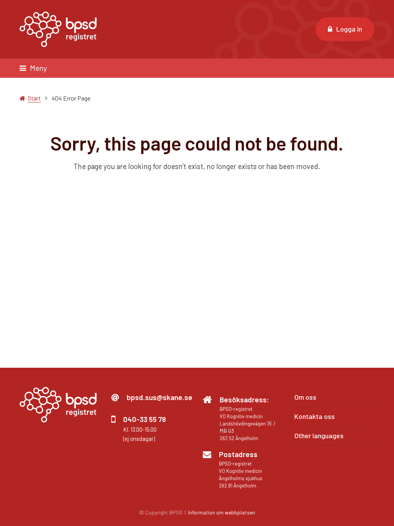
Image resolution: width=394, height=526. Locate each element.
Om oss (305, 397)
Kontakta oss (314, 416)
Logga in (349, 29)
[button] (197, 68)
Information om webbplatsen (221, 512)
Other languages (319, 435)
